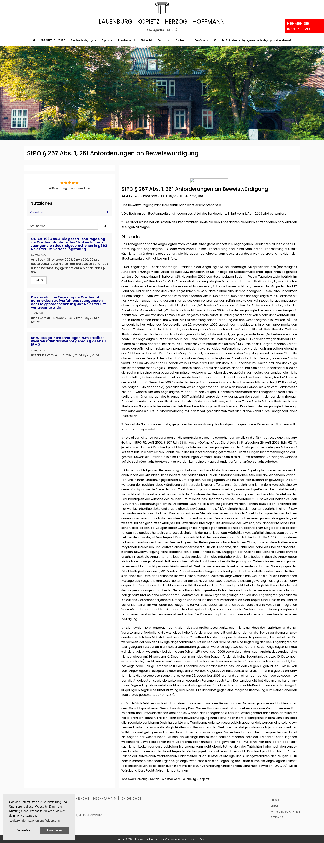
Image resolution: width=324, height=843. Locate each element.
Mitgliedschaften (285, 811)
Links (274, 805)
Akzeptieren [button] (54, 830)
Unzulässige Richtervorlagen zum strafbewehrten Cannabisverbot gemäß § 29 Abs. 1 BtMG (68, 341)
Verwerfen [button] (23, 830)
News (275, 799)
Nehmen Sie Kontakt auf (299, 26)
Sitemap (277, 817)
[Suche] (215, 40)
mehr (38, 280)
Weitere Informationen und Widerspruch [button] (36, 820)
